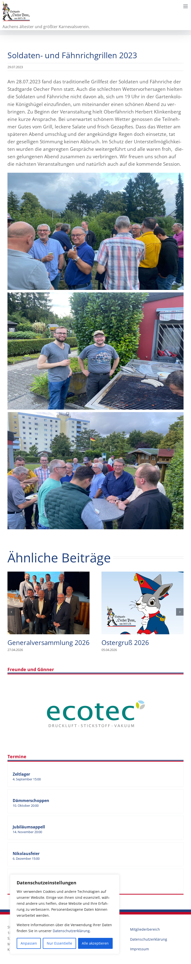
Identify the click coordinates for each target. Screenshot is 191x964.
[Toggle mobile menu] (186, 6)
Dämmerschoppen (31, 800)
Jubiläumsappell (29, 827)
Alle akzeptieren (95, 943)
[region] (64, 914)
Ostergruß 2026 (142, 602)
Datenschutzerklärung (71, 930)
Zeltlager (21, 774)
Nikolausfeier (26, 853)
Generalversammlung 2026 (48, 602)
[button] (11, 612)
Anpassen (29, 943)
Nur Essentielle (59, 943)
